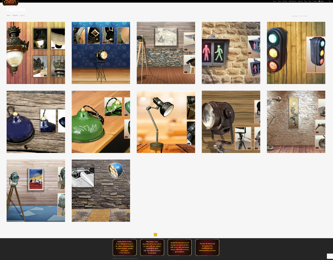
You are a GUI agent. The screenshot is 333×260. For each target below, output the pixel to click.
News (279, 1)
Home (274, 1)
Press (309, 1)
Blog (305, 1)
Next (177, 234)
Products (284, 1)
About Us (300, 1)
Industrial (15, 15)
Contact (315, 1)
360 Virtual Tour (292, 1)
